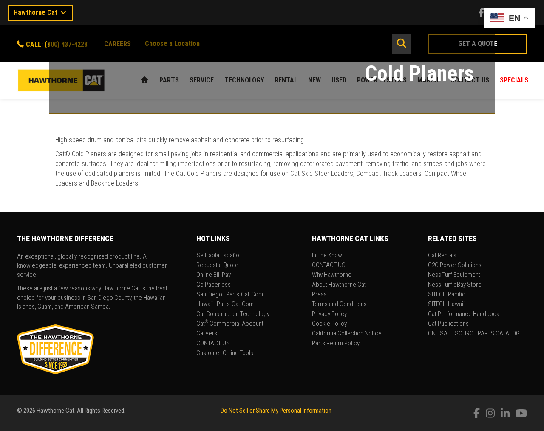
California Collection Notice (347, 333)
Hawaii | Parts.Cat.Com (225, 304)
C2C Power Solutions (455, 265)
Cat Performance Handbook (463, 314)
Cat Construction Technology (232, 314)
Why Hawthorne (331, 275)
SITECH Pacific (446, 294)
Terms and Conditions (339, 304)
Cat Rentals (442, 255)
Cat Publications (448, 324)
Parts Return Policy (336, 343)
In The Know (327, 255)
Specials (514, 80)
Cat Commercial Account (230, 324)
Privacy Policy (329, 314)
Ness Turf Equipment (454, 275)
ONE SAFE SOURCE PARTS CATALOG (474, 333)
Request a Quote (217, 265)
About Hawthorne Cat (339, 285)
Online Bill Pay (213, 275)
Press (319, 294)
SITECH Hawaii (446, 304)
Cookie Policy (329, 324)
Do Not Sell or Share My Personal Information (276, 410)
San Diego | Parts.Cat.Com (229, 294)
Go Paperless (213, 285)
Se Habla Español (218, 255)
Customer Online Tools (224, 353)
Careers (206, 333)
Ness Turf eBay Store (455, 285)
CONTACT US (213, 343)
